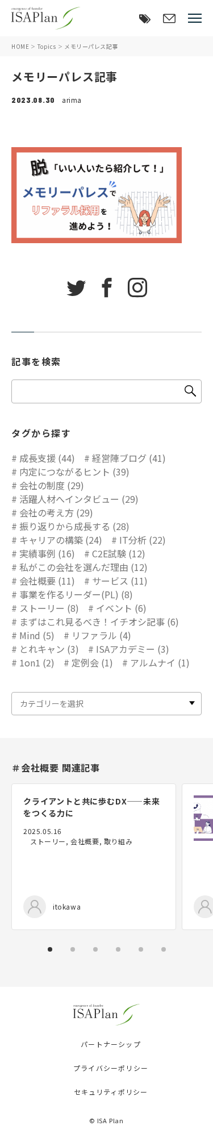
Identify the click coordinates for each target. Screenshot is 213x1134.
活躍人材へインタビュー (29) (79, 499)
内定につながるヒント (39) (74, 471)
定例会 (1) (92, 662)
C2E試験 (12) (118, 553)
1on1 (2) (37, 662)
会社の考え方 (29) (56, 512)
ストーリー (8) (49, 608)
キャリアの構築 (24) (60, 540)
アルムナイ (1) (160, 662)
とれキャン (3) (49, 649)
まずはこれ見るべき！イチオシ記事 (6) (99, 621)
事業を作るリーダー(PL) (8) (76, 594)
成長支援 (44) (47, 458)
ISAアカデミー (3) (132, 649)
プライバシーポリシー (110, 1068)
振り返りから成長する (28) (74, 526)
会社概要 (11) (47, 580)
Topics (46, 46)
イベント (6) (121, 608)
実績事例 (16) (47, 553)
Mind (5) (37, 635)
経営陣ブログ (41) (129, 458)
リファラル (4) (101, 635)
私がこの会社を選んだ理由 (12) (83, 567)
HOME (20, 46)
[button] (50, 949)
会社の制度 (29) (51, 485)
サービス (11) (120, 580)
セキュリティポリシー (111, 1092)
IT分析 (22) (142, 540)
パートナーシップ (111, 1044)
